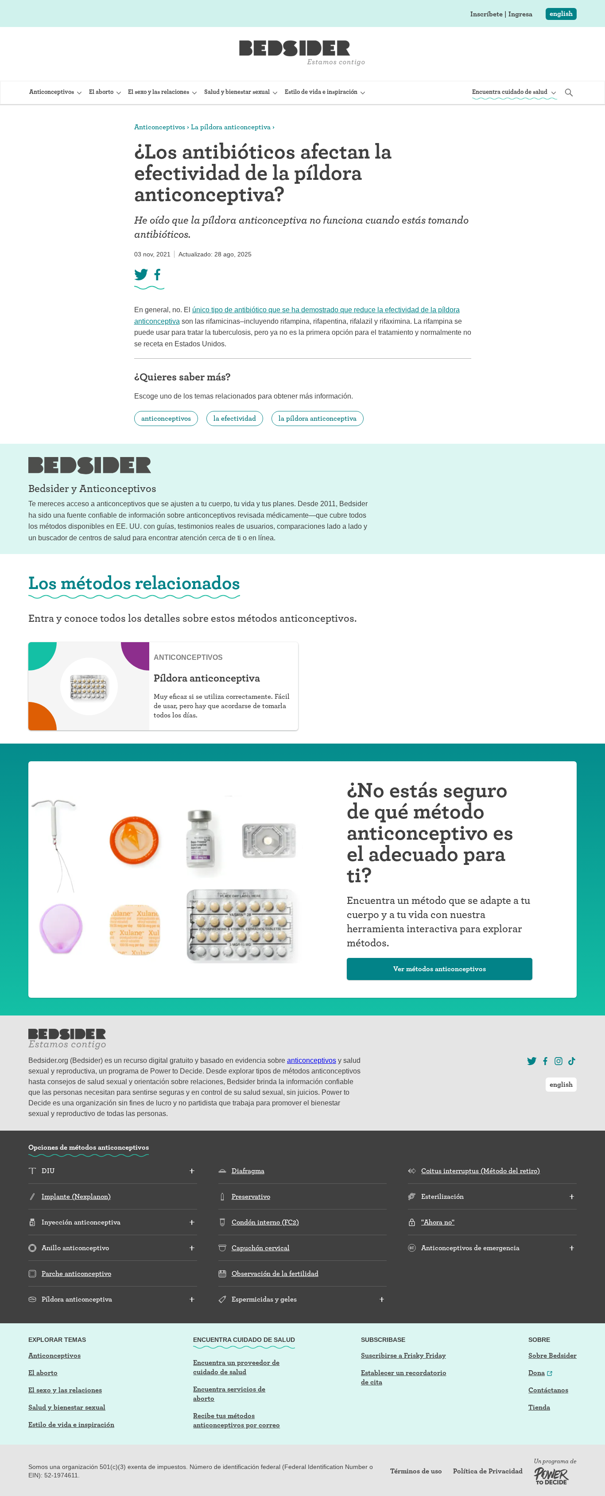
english (561, 13)
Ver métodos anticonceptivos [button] (439, 969)
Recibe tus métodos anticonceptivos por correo (236, 1420)
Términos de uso (416, 1471)
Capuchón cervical (261, 1248)
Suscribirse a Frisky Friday (403, 1355)
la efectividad (234, 418)
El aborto (43, 1372)
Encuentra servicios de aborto (229, 1394)
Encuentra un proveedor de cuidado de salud (236, 1367)
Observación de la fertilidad (275, 1273)
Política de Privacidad (488, 1471)
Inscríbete (486, 14)
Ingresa (520, 14)
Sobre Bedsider (552, 1355)
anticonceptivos (166, 418)
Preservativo (251, 1196)
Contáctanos (548, 1390)
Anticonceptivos (159, 127)
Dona (536, 1372)
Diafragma (248, 1171)
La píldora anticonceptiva (231, 127)
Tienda (539, 1407)
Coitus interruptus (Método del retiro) (480, 1171)
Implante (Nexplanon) (76, 1196)
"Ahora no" (437, 1222)
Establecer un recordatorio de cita (403, 1377)
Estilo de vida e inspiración (71, 1424)
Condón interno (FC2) (265, 1222)
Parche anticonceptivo (76, 1273)
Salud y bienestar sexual (66, 1407)
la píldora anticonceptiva (318, 418)
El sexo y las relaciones (65, 1390)
